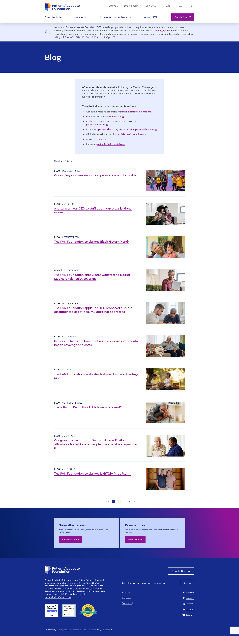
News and (131, 6)
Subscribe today (70, 539)
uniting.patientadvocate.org (136, 111)
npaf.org (102, 139)
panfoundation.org (108, 129)
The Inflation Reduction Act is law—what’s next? (88, 407)
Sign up (187, 583)
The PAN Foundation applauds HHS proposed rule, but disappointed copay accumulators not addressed (93, 309)
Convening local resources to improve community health (95, 175)
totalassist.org (116, 116)
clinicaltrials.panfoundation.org (129, 134)
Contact (151, 6)
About (113, 6)
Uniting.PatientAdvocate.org (58, 597)
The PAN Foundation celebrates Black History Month (91, 241)
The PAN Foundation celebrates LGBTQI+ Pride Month (92, 473)
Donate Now (181, 17)
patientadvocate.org (97, 124)
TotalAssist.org (162, 30)
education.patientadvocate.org (140, 129)
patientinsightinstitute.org (111, 143)
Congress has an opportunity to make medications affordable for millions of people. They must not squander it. (95, 444)
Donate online (135, 539)
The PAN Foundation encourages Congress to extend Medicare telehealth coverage (92, 276)
